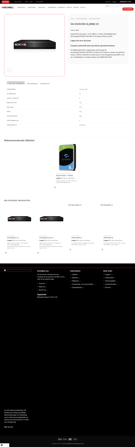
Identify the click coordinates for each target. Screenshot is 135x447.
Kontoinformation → (111, 284)
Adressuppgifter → (111, 281)
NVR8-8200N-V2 (108, 237)
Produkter (21, 7)
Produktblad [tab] (45, 83)
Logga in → (109, 274)
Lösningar (61, 7)
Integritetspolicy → (78, 287)
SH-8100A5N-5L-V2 (13, 237)
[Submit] (131, 6)
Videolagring (81, 19)
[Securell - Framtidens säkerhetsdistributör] (8, 7)
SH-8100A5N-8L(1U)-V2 (46, 237)
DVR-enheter (94, 19)
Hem (72, 19)
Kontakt (76, 7)
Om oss (83, 7)
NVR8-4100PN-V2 (76, 237)
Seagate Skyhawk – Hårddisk (64, 175)
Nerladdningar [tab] (32, 83)
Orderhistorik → (110, 277)
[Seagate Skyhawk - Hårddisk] (67, 157)
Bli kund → (108, 287)
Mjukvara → (76, 277)
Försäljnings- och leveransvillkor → (83, 284)
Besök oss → (43, 290)
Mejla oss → (43, 286)
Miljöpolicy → (76, 281)
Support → (75, 274)
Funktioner (32, 7)
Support (69, 7)
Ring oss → (43, 283)
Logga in (74, 40)
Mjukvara (41, 7)
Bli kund (108, 1)
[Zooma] (9, 70)
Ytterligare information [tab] (16, 83)
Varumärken (52, 7)
